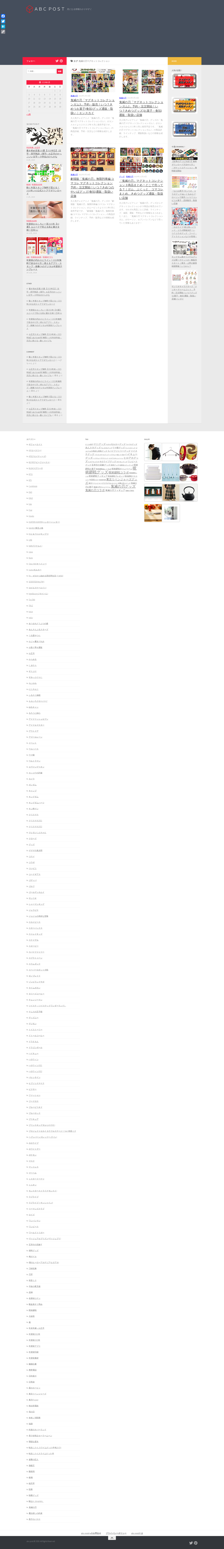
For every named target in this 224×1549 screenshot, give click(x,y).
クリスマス (33, 814)
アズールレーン (35, 737)
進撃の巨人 (33, 1459)
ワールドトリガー (36, 1232)
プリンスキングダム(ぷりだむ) (42, 1125)
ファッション (34, 1095)
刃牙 (31, 1274)
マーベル (33, 1173)
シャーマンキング (36, 904)
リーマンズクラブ (36, 1208)
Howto (31, 516)
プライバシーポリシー (116, 1533)
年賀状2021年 (34, 1334)
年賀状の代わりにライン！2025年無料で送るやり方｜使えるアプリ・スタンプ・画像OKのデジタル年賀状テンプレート (44, 265)
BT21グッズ (100, 444)
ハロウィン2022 (35, 1071)
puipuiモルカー (35, 570)
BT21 (31, 474)
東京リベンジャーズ (37, 1394)
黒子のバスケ (34, 1519)
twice (31, 611)
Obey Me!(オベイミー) (38, 564)
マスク (32, 1161)
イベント (33, 743)
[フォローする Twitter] (57, 60)
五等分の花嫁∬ (35, 1244)
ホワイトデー (34, 1149)
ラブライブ (33, 1197)
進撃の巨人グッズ (124, 483)
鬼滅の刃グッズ (123, 486)
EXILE (31, 498)
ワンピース (33, 1226)
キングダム (33, 796)
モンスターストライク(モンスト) (43, 1191)
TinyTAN (32, 599)
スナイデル (33, 940)
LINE (28, 257)
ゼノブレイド (34, 976)
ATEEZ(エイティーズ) (37, 456)
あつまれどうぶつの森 (38, 623)
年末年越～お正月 (33, 147)
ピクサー (33, 1089)
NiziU (31, 558)
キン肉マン (33, 808)
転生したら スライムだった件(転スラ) (45, 1447)
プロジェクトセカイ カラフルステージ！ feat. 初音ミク (52, 1131)
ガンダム (33, 785)
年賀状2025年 (37, 184)
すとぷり (33, 671)
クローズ (33, 838)
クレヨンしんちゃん (37, 832)
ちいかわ (33, 683)
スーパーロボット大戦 (38, 970)
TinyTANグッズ (131, 444)
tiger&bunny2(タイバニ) (38, 593)
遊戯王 (32, 1465)
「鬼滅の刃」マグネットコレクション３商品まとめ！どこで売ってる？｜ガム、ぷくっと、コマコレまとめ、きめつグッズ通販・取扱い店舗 (141, 189)
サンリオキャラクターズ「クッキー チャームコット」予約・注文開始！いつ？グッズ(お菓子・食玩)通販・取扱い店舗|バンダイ (184, 292)
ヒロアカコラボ (93, 462)
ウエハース (33, 749)
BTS (30, 480)
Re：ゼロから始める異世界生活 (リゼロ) (46, 576)
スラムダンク (34, 964)
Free (30, 510)
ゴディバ (33, 880)
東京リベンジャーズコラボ (99, 483)
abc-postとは (137, 1533)
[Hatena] (3, 26)
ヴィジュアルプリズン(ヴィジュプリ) (45, 1238)
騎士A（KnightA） (36, 1501)
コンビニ (33, 868)
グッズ (122, 176)
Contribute (33, 486)
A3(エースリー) (35, 450)
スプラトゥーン (35, 958)
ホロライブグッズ (107, 461)
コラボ (32, 862)
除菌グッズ (33, 1495)
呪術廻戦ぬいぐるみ (103, 469)
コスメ (32, 856)
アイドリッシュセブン (38, 719)
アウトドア (33, 731)
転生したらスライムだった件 (41, 1453)
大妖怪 (32, 1316)
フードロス (33, 1101)
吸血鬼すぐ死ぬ (35, 1304)
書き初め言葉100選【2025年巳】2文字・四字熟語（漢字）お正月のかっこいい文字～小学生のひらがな (44, 153)
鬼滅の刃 (74, 96)
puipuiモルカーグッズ (115, 444)
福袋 (31, 1423)
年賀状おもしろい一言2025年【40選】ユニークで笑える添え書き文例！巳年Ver (43, 226)
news (28, 184)
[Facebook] (3, 16)
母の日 (32, 1411)
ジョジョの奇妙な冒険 (38, 916)
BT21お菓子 (89, 444)
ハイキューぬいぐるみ (117, 454)
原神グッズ (115, 465)
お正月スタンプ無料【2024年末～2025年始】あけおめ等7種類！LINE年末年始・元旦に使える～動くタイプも (44, 337)
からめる (33, 659)
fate (30, 504)
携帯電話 (33, 1370)
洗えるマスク (113, 483)
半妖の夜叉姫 (34, 1286)
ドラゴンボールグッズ (101, 454)
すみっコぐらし (35, 677)
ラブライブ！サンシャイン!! (41, 1203)
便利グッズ (33, 1250)
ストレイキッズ (35, 934)
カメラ (32, 779)
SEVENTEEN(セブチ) (36, 582)
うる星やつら (34, 635)
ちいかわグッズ (106, 448)
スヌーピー (33, 946)
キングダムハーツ (36, 802)
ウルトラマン (34, 761)
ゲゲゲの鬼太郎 (35, 850)
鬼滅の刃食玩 (129, 490)
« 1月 (28, 114)
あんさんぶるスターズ (38, 629)
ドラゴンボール (35, 1047)
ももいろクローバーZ (38, 701)
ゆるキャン (33, 707)
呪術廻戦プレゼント (116, 476)
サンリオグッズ (130, 448)
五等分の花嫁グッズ (101, 465)
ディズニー (33, 1017)
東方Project (33, 1400)
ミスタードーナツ (36, 1179)
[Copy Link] (3, 31)
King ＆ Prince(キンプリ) (39, 534)
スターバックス (35, 928)
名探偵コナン (34, 1298)
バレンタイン (34, 1077)
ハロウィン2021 (35, 1065)
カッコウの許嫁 (35, 773)
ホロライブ (33, 1143)
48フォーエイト (35, 444)
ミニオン (33, 1185)
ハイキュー (33, 1053)
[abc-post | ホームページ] (45, 9)
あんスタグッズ (93, 447)
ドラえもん (33, 1041)
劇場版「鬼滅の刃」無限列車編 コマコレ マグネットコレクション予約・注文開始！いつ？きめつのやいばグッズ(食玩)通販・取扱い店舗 (92, 187)
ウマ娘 (32, 755)
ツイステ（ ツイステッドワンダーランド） (47, 1005)
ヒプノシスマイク (36, 1083)
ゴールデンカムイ (36, 892)
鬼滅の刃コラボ (95, 490)
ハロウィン (33, 1059)
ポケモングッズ (121, 462)
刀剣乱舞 (33, 1268)
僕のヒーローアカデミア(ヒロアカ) (44, 1262)
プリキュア (33, 1119)
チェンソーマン (35, 999)
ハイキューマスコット (101, 458)
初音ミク (33, 1280)
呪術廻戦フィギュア (98, 476)
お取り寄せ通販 (35, 647)
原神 (31, 1292)
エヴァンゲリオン (36, 767)
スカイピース (34, 922)
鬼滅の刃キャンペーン (101, 487)
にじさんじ (33, 689)
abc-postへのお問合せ (91, 1533)
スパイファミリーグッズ (118, 451)
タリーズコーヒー (36, 994)
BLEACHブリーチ (36, 468)
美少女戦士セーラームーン (40, 1435)
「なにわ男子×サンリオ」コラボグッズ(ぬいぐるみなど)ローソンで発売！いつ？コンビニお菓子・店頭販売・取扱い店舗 (184, 197)
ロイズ (32, 1214)
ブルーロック (34, 1113)
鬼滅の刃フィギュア (115, 490)
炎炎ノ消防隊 (34, 1417)
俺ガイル (33, 1256)
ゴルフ (32, 886)
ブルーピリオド (35, 1107)
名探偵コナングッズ (126, 465)
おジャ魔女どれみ (36, 641)
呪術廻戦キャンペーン (122, 469)
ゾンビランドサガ (36, 982)
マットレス (33, 1167)
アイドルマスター (36, 725)
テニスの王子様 (35, 1011)
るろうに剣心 (34, 713)
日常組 (32, 1382)
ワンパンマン (34, 1220)
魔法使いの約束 (35, 1513)
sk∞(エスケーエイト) (38, 587)
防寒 (31, 1489)
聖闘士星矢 (33, 1441)
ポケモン (33, 1155)
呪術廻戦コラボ (119, 472)
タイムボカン (34, 988)
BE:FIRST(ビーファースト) (39, 462)
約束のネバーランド (37, 1429)
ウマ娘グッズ (118, 447)
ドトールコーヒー (36, 1035)
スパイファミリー (36, 952)
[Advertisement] (112, 37)
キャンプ (33, 790)
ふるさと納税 (34, 695)
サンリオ (33, 898)
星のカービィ (34, 1388)
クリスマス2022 (35, 826)
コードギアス (34, 874)
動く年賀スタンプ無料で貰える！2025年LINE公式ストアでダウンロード (43, 190)
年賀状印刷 (33, 1352)
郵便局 (32, 1471)
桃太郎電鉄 (33, 1406)
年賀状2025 (93, 480)
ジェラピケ (33, 910)
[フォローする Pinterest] (61, 60)
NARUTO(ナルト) (35, 546)
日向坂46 (32, 1376)
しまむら (33, 665)
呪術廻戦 (33, 1310)
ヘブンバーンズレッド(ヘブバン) (43, 1137)
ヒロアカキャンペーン (116, 458)
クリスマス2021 (35, 820)
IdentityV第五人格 (36, 528)
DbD (30, 492)
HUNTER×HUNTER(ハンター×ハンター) (44, 522)
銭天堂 (32, 1483)
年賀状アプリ (48, 257)
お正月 (32, 653)
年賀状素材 (33, 1358)
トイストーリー (35, 1029)
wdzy (31, 617)
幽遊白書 (33, 1364)
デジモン (33, 1023)
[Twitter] (3, 21)
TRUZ (31, 605)
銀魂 (31, 1477)
